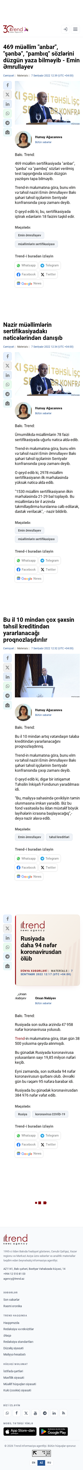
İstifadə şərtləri (13, 1371)
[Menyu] (75, 29)
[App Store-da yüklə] (20, 1431)
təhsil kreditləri (59, 837)
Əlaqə (7, 1335)
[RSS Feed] (63, 1413)
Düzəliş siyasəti (13, 1348)
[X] (26, 1413)
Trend (20, 1038)
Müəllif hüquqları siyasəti (19, 1384)
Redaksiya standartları (18, 1341)
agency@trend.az (13, 1278)
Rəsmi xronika (12, 1306)
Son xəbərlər (11, 1299)
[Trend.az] (16, 29)
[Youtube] (35, 1413)
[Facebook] (16, 1413)
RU (49, 1462)
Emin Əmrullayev (29, 235)
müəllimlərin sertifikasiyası (36, 244)
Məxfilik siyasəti (13, 1377)
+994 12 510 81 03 (14, 1273)
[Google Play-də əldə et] (53, 1431)
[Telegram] (45, 1413)
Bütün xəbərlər (43, 142)
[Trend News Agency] (15, 1239)
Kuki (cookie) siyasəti (17, 1390)
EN (33, 1462)
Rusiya (22, 1114)
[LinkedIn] (54, 1413)
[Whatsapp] (7, 1413)
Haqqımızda (11, 1323)
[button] (7, 85)
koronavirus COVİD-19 (50, 1114)
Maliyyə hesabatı (14, 1354)
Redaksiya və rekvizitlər (18, 1329)
